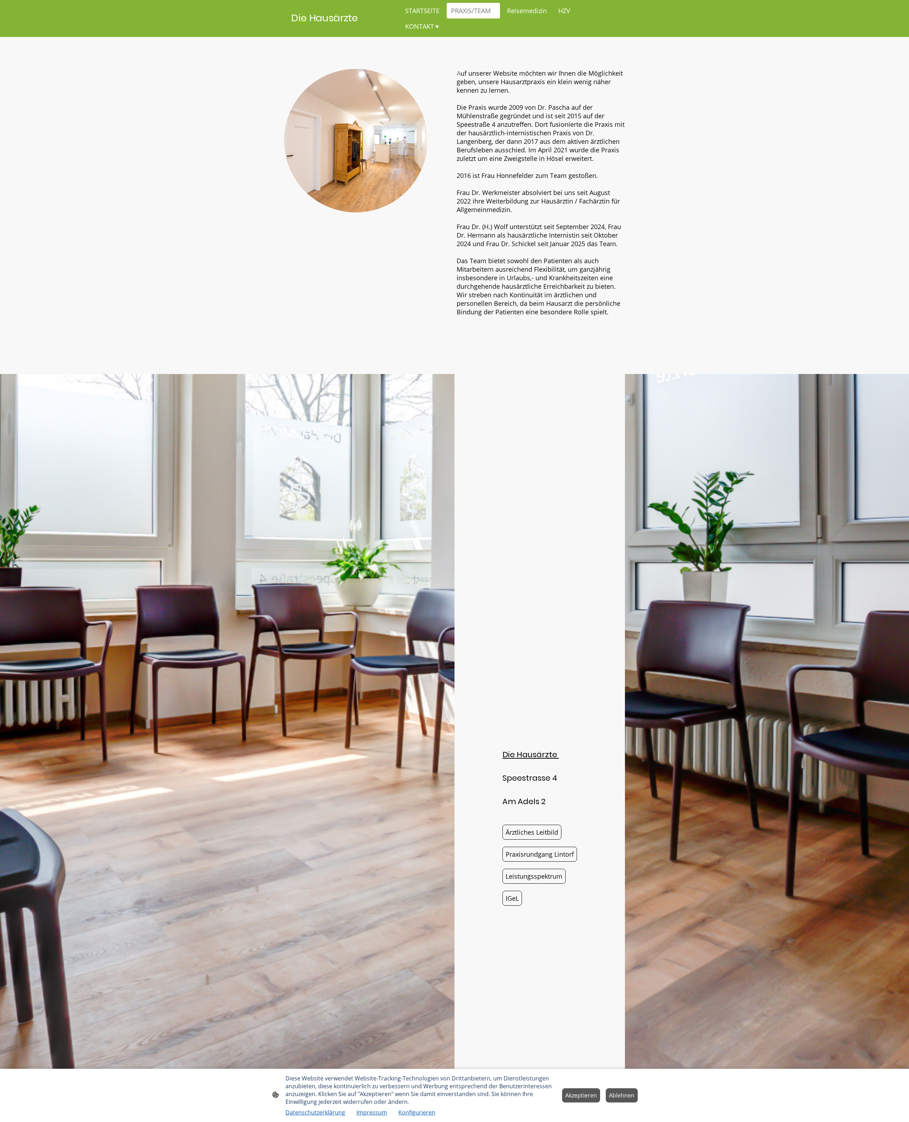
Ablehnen (622, 1095)
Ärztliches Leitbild (532, 832)
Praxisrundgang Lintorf (540, 854)
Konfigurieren (416, 1112)
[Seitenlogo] (344, 28)
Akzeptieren (581, 1095)
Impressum (371, 1112)
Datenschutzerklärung (315, 1112)
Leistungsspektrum (534, 876)
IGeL (512, 898)
